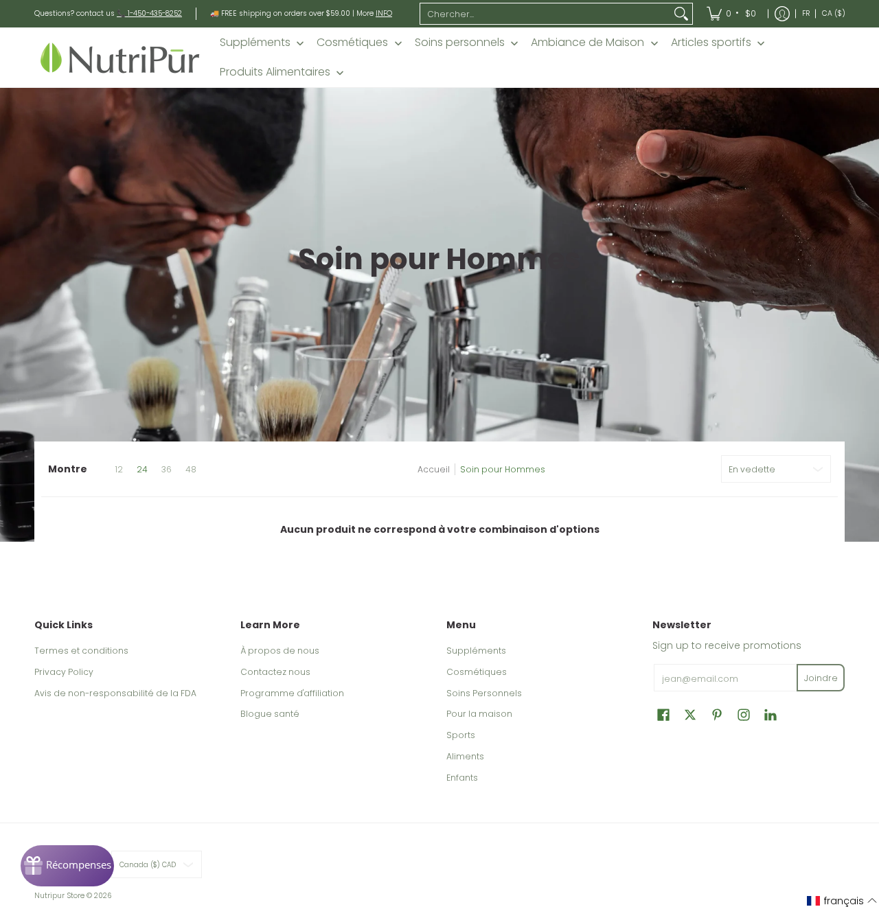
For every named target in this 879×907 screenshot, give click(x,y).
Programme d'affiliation (292, 693)
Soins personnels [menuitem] (460, 42)
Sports (460, 735)
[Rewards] (67, 865)
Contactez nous (275, 672)
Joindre (821, 678)
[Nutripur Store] (120, 57)
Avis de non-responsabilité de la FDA (115, 693)
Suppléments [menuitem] (255, 42)
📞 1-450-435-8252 (149, 13)
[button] (663, 714)
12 (119, 469)
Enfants (462, 777)
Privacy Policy (63, 672)
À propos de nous (279, 650)
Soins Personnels (484, 693)
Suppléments (476, 650)
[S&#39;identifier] (782, 13)
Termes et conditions (81, 650)
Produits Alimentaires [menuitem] (275, 72)
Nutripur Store (59, 896)
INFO (384, 13)
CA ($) (833, 13)
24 (142, 469)
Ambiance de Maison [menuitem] (587, 42)
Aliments (465, 756)
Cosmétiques (476, 672)
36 (166, 469)
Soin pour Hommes (502, 469)
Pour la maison (479, 714)
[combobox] (545, 13)
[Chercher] (681, 13)
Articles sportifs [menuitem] (711, 42)
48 (190, 469)
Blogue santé (269, 714)
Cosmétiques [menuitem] (352, 42)
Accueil (434, 469)
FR (806, 13)
